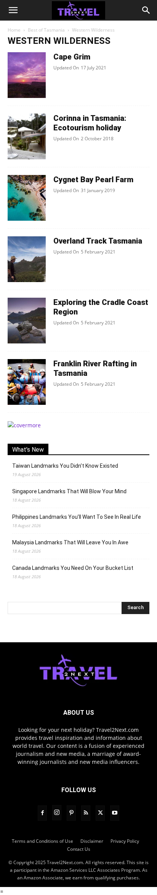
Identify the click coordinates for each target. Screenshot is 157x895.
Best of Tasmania (46, 30)
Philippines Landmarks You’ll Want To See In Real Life (76, 517)
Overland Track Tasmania (97, 240)
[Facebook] (42, 813)
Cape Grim (71, 56)
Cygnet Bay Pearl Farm (93, 179)
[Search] (146, 10)
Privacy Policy (125, 841)
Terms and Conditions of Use (42, 841)
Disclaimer (91, 841)
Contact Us (78, 849)
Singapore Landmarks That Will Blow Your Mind (69, 491)
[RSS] (85, 813)
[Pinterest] (71, 813)
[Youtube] (114, 813)
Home (14, 30)
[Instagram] (56, 812)
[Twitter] (100, 813)
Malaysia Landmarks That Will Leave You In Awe (70, 542)
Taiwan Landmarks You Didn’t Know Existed (65, 466)
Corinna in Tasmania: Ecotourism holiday (90, 123)
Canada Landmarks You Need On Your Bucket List (72, 568)
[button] (13, 10)
